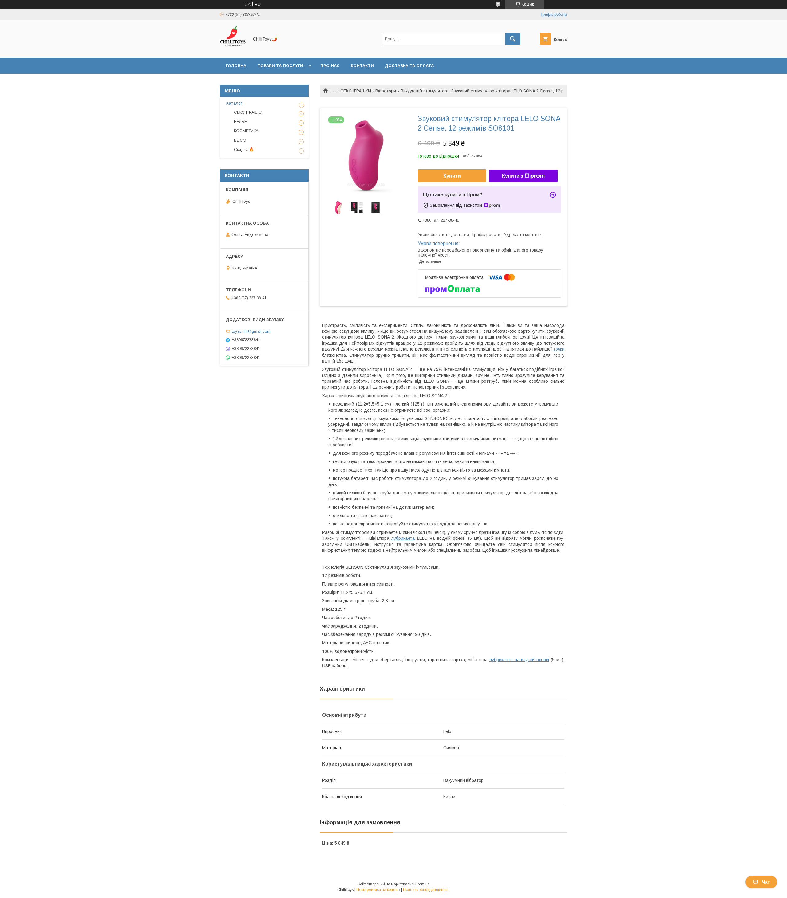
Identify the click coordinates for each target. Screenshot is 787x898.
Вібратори (385, 90)
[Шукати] (512, 39)
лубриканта (403, 538)
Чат (766, 882)
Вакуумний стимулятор (424, 90)
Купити (452, 175)
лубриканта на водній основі (519, 659)
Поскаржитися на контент (378, 890)
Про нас (330, 65)
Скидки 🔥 (244, 149)
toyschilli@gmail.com (251, 331)
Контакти (362, 65)
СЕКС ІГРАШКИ (355, 90)
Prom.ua (422, 884)
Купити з (512, 175)
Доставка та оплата (409, 65)
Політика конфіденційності (426, 890)
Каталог (234, 103)
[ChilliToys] (233, 49)
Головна (236, 65)
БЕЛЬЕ (240, 121)
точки (558, 349)
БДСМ (240, 140)
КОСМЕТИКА (246, 130)
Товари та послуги (280, 65)
